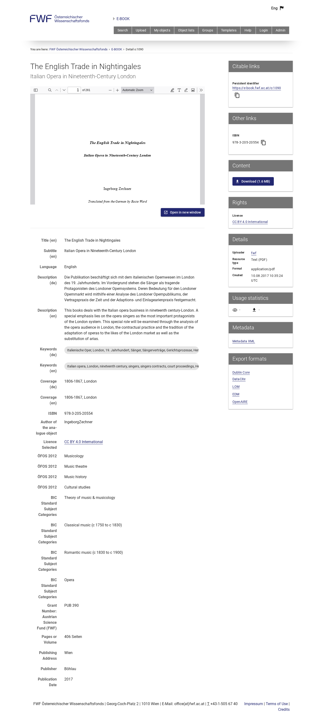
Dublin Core (241, 372)
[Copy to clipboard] (237, 95)
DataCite (239, 379)
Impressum (253, 704)
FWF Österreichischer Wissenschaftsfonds (78, 49)
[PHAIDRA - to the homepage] (59, 21)
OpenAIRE (240, 402)
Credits (284, 709)
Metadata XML (243, 341)
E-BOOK (123, 19)
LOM (236, 386)
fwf (253, 253)
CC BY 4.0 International (83, 442)
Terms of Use (277, 704)
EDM (236, 394)
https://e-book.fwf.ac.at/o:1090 (256, 88)
